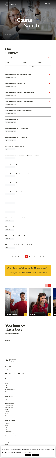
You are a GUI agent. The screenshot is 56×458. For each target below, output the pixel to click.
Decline (28, 455)
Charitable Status (8, 431)
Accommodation (12, 314)
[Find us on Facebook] (6, 373)
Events (6, 387)
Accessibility (7, 423)
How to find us (8, 381)
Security (6, 444)
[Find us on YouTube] (19, 373)
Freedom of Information (10, 433)
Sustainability (7, 438)
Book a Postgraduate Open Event (22, 337)
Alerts (6, 391)
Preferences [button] (29, 452)
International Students (9, 403)
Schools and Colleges (9, 407)
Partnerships (7, 440)
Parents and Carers (9, 405)
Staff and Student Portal (9, 389)
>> (43, 256)
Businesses (7, 411)
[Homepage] (10, 4)
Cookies (6, 425)
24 (37, 256)
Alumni (6, 409)
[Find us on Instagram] (10, 373)
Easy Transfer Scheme (18, 271)
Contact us (7, 383)
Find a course (22, 340)
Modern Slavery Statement (10, 435)
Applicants (7, 399)
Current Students (8, 401)
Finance (32, 314)
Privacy (6, 427)
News (6, 385)
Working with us (8, 442)
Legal (6, 429)
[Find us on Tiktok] (14, 373)
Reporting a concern (9, 415)
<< (13, 256)
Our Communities (8, 413)
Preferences (20, 455)
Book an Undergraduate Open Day (22, 333)
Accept (35, 455)
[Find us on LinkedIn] (23, 373)
